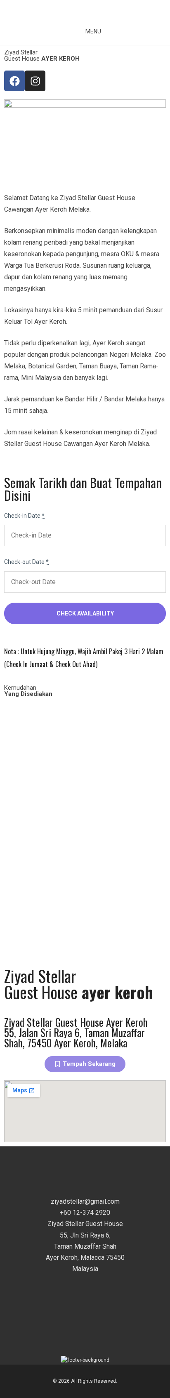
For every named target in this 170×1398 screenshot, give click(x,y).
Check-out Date (26, 562)
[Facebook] (14, 81)
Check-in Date (24, 515)
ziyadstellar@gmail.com (85, 1201)
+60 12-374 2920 (85, 1212)
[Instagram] (35, 81)
